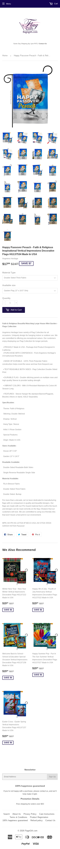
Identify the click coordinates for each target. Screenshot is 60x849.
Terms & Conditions (18, 817)
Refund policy (36, 820)
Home (5, 55)
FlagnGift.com (31, 831)
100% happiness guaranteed (15, 820)
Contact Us (43, 43)
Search (6, 814)
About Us (16, 814)
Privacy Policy (30, 814)
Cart (56, 4)
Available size (9, 285)
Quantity (6, 298)
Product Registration (39, 817)
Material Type (9, 272)
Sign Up (52, 777)
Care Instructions (46, 814)
